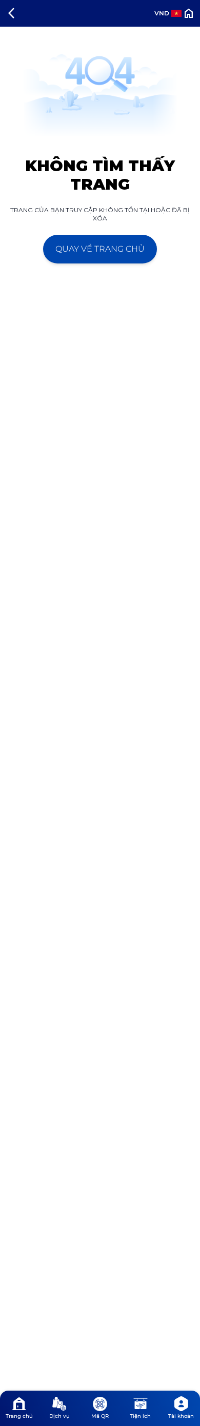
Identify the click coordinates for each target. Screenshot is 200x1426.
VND (161, 13)
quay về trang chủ (100, 249)
